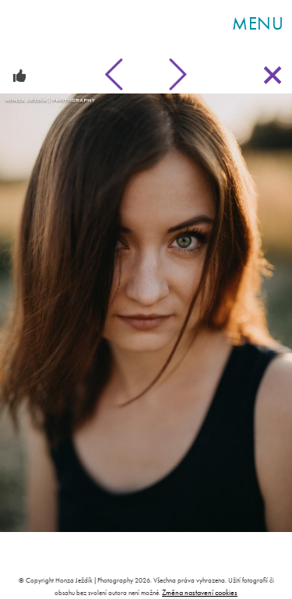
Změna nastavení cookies (199, 592)
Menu (258, 23)
